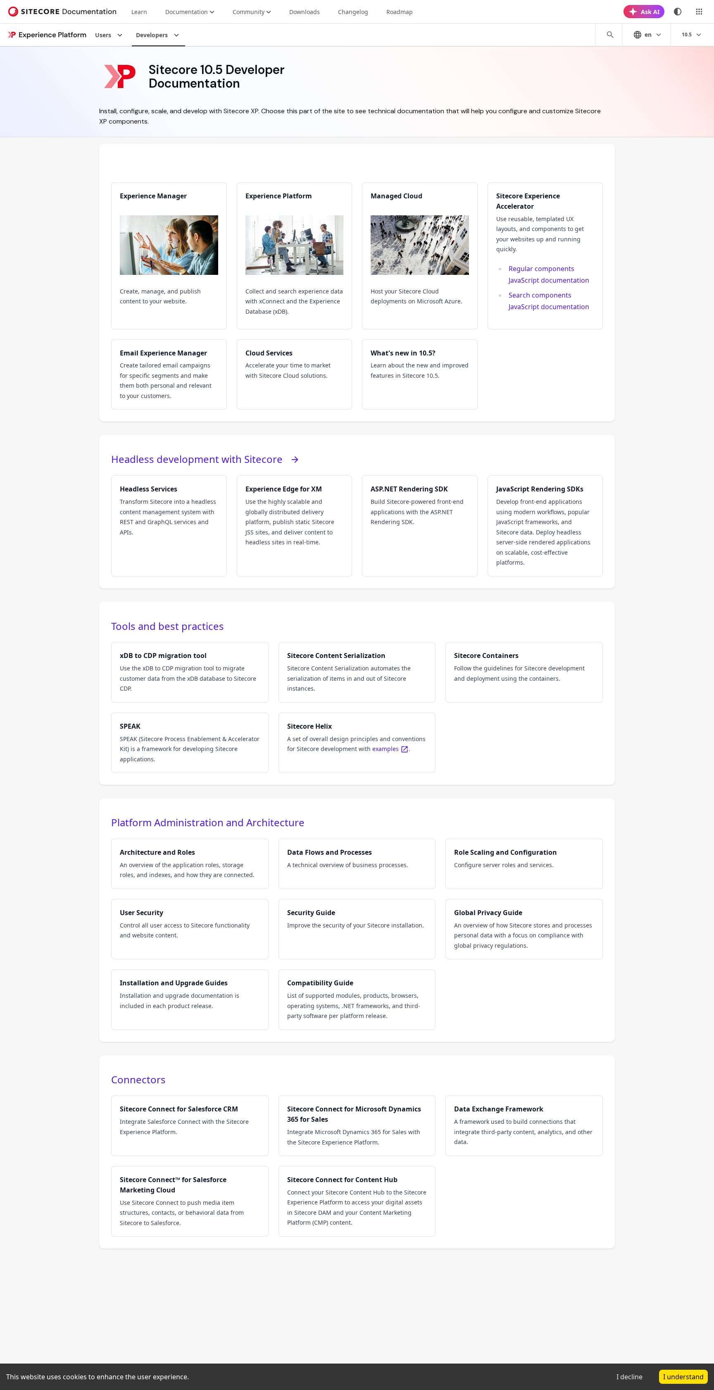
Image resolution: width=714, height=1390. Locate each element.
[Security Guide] (357, 929)
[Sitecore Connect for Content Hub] (357, 1201)
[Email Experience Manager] (169, 375)
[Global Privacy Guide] (524, 929)
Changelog (353, 12)
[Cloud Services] (294, 375)
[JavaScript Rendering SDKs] (545, 526)
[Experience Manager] (169, 256)
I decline (629, 1376)
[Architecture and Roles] (190, 864)
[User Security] (190, 929)
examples (385, 749)
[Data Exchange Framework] (524, 1126)
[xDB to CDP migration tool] (190, 672)
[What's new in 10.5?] (419, 375)
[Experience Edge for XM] (294, 526)
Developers (152, 35)
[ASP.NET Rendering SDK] (419, 526)
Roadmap (399, 12)
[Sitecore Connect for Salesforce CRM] (190, 1126)
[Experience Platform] (294, 256)
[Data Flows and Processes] (357, 864)
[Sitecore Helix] (357, 742)
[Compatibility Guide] (357, 999)
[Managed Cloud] (419, 256)
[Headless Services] (169, 526)
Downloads (304, 12)
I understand (683, 1376)
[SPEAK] (190, 742)
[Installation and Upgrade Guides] (190, 999)
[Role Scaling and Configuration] (524, 864)
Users (103, 35)
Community (248, 12)
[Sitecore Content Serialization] (357, 672)
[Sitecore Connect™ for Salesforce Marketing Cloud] (190, 1201)
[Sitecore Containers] (524, 672)
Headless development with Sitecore (197, 459)
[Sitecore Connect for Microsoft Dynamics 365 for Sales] (357, 1126)
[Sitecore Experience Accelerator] (545, 256)
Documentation (186, 12)
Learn (139, 12)
